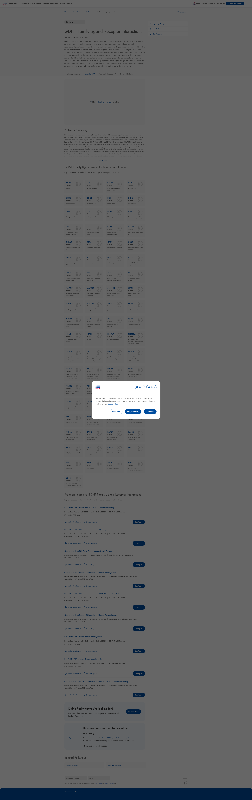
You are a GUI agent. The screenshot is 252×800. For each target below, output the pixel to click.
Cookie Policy (113, 404)
